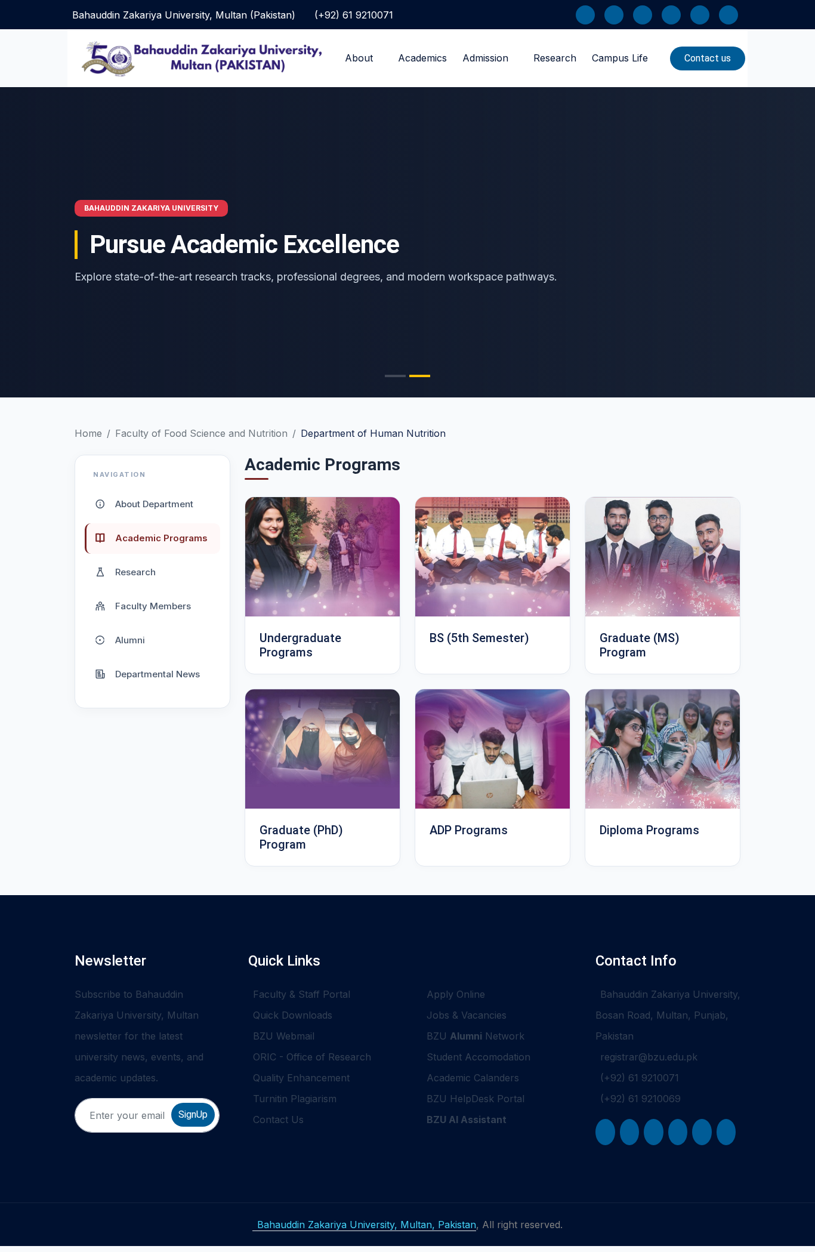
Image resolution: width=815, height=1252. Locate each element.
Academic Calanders (473, 1078)
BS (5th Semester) (479, 638)
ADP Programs (469, 830)
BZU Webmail (283, 1036)
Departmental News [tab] (156, 673)
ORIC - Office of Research (312, 1057)
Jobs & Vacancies (467, 1015)
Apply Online (456, 994)
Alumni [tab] (129, 639)
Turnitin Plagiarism (295, 1099)
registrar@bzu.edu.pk (648, 1057)
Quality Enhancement (301, 1078)
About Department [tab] (153, 503)
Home (88, 433)
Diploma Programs (649, 830)
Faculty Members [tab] (152, 605)
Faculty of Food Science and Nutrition (201, 433)
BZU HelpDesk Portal (475, 1099)
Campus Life (620, 58)
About (359, 58)
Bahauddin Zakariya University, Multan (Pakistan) (183, 15)
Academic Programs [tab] (160, 537)
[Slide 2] (419, 376)
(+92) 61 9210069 (640, 1099)
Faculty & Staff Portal (301, 994)
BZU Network (475, 1036)
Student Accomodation (478, 1057)
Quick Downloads (292, 1015)
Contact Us (278, 1119)
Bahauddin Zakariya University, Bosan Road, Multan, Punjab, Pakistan (667, 1015)
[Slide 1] (395, 376)
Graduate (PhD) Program (301, 837)
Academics (422, 58)
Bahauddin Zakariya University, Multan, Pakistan (366, 1225)
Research (554, 58)
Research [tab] (134, 571)
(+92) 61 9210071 (353, 15)
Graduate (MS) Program (640, 645)
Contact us (707, 58)
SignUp (193, 1114)
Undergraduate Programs (300, 645)
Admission (485, 58)
